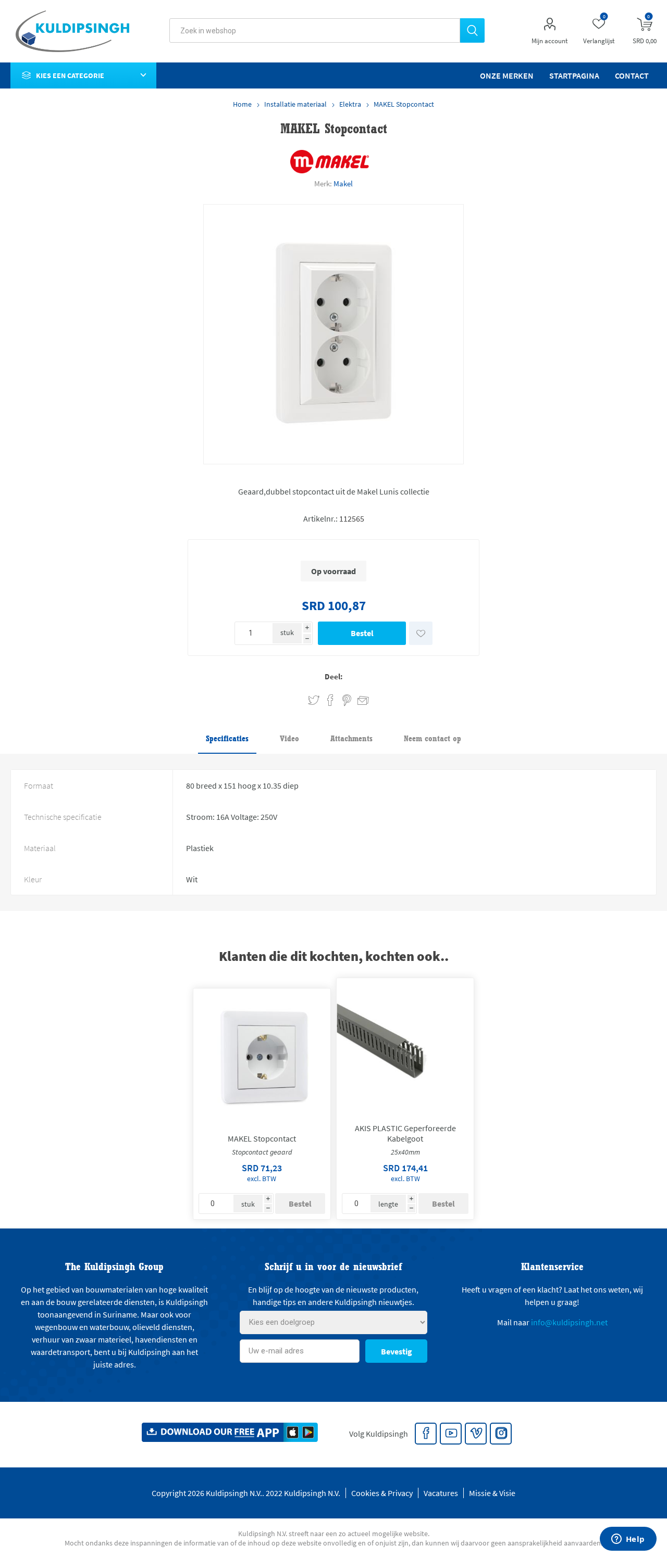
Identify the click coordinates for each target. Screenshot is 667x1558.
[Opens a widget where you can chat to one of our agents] (628, 1540)
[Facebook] (426, 1434)
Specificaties (227, 738)
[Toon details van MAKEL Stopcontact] (261, 1057)
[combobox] (314, 30)
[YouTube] (451, 1434)
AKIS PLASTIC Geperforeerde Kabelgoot (405, 1133)
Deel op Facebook (330, 700)
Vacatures (441, 1493)
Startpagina (574, 75)
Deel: (334, 676)
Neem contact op (432, 738)
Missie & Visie (492, 1493)
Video (289, 738)
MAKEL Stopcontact (262, 1138)
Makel (343, 183)
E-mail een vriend (358, 699)
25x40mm (405, 1152)
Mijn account (549, 40)
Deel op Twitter (313, 700)
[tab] (227, 739)
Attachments (351, 738)
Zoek (472, 30)
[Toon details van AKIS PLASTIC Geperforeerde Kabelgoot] (405, 1046)
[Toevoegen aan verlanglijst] (421, 633)
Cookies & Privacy (382, 1493)
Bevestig (396, 1351)
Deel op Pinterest (346, 700)
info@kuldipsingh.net (569, 1322)
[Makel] (329, 161)
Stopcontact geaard (262, 1152)
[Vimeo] (476, 1434)
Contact (632, 75)
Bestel (362, 633)
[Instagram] (501, 1434)
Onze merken (507, 75)
